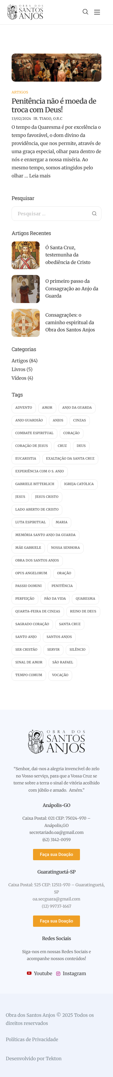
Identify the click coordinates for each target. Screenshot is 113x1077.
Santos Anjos (59, 637)
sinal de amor (29, 662)
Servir (53, 650)
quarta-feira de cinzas (37, 612)
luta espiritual (30, 522)
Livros (18, 370)
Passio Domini (28, 586)
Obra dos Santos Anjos (37, 561)
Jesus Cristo (47, 497)
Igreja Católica (79, 484)
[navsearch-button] (85, 12)
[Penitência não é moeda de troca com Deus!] (56, 67)
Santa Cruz (70, 624)
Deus (81, 446)
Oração (64, 573)
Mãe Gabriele (28, 548)
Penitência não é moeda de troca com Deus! (54, 105)
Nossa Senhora (65, 548)
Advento (23, 408)
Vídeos (19, 378)
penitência (62, 586)
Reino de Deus (83, 612)
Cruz (62, 446)
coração (71, 433)
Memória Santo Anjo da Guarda (45, 535)
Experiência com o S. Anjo (39, 471)
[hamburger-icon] (97, 12)
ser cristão (26, 650)
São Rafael (62, 662)
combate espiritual (34, 433)
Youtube (42, 974)
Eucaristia (25, 459)
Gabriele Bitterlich (34, 484)
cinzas (79, 421)
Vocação (60, 675)
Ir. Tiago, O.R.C (48, 119)
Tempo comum (28, 675)
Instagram (74, 974)
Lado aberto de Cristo (37, 510)
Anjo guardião (29, 421)
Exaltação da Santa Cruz (70, 459)
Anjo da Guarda (77, 408)
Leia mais (40, 176)
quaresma (85, 599)
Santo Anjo (26, 637)
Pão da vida (55, 599)
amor (47, 408)
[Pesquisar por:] (56, 213)
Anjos (58, 421)
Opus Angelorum (31, 573)
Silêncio (77, 650)
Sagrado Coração (32, 624)
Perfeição (24, 599)
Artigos (20, 92)
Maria (62, 522)
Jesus (20, 497)
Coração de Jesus (31, 446)
